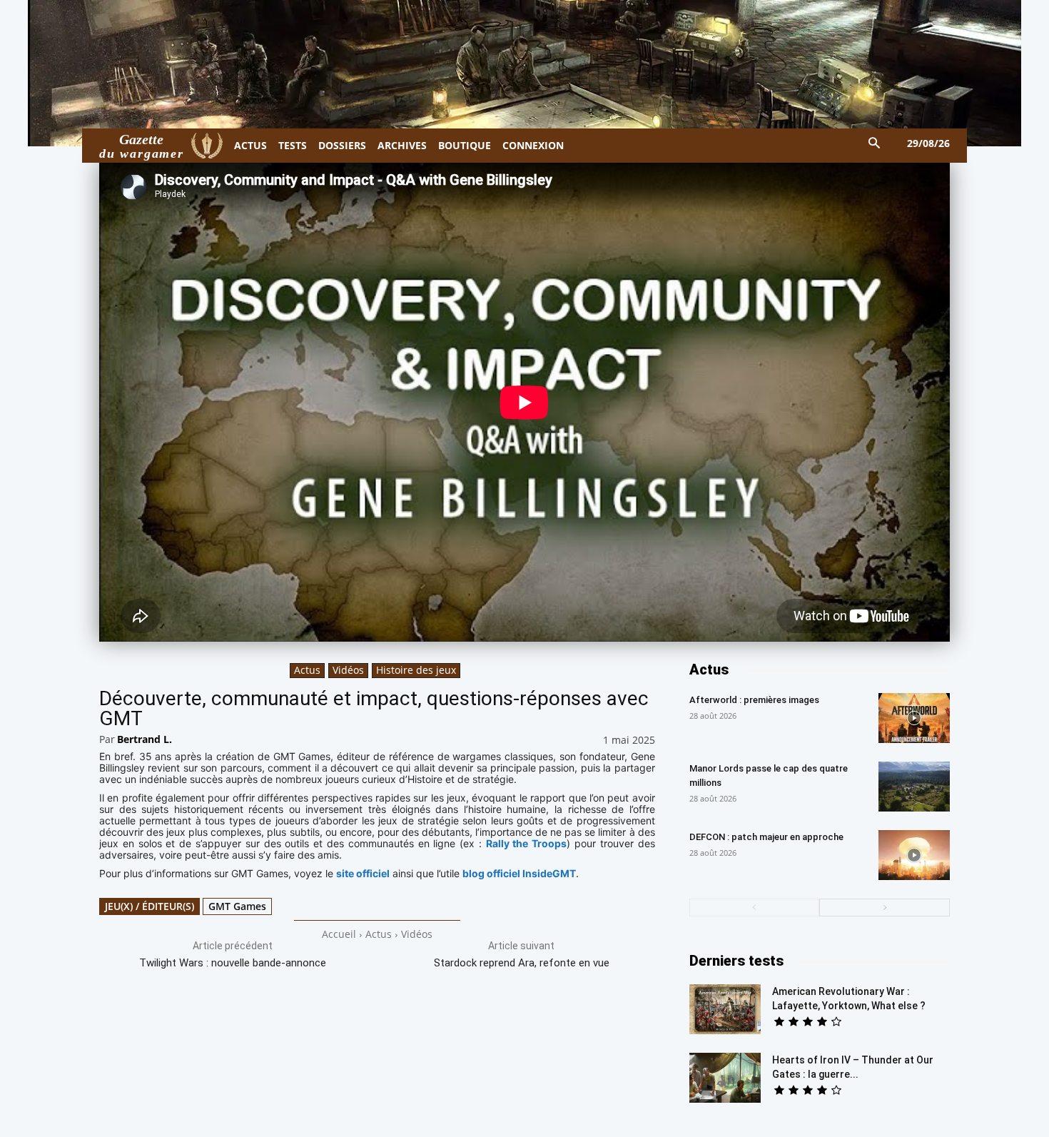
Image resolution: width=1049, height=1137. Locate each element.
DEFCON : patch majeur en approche (766, 837)
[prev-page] (754, 907)
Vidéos (348, 670)
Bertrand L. (144, 739)
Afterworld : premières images (754, 699)
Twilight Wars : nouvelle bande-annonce (232, 962)
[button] (874, 143)
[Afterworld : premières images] (914, 718)
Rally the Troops (526, 843)
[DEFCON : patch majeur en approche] (914, 855)
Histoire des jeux (416, 670)
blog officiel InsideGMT (519, 873)
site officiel (363, 873)
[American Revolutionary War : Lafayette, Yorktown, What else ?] (725, 1009)
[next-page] (884, 907)
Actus (307, 670)
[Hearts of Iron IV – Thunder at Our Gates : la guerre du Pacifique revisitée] (725, 1078)
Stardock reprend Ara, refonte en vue (521, 962)
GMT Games (237, 906)
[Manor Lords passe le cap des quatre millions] (914, 787)
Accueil (339, 934)
